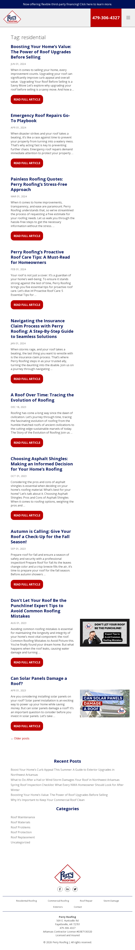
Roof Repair (86, 900)
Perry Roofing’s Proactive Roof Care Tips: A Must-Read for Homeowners (40, 257)
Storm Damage (111, 900)
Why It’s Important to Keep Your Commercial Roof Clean (48, 800)
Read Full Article (27, 99)
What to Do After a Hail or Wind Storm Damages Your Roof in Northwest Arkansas (65, 780)
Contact (78, 906)
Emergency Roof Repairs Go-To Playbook (40, 117)
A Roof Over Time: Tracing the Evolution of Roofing (42, 397)
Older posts (21, 738)
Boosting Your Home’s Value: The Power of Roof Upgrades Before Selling (41, 52)
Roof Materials (20, 822)
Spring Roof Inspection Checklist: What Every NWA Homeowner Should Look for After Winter (67, 787)
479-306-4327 (106, 17)
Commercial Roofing (58, 900)
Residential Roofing (26, 900)
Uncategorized (20, 842)
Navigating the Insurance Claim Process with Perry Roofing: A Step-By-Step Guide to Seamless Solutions (42, 328)
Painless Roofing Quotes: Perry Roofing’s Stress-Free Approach (39, 184)
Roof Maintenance (23, 817)
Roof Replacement (23, 837)
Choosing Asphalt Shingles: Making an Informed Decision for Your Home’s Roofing (42, 464)
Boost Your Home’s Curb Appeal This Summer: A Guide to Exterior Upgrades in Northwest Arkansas (62, 772)
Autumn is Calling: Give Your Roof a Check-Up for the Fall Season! (41, 536)
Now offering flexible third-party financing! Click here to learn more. (67, 4)
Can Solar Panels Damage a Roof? (39, 680)
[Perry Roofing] (12, 17)
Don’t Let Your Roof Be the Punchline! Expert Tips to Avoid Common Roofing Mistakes (38, 608)
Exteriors (58, 906)
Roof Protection (21, 832)
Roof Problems (20, 827)
